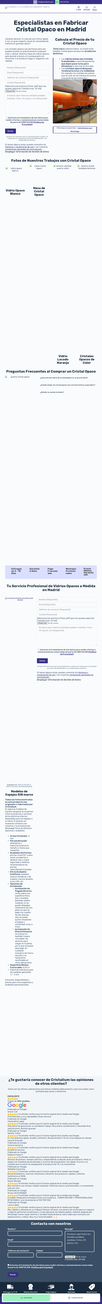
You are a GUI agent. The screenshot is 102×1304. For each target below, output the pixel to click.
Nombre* (12, 1229)
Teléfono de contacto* (18, 1251)
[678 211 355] (57, 2)
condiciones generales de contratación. (23, 149)
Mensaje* (69, 1229)
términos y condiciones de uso (19, 147)
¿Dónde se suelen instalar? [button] (52, 392)
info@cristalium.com (45, 2)
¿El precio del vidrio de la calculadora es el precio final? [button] (64, 378)
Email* (10, 1240)
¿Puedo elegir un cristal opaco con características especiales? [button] (67, 385)
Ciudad (39, 1251)
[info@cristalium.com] (35, 2)
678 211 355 (64, 2)
